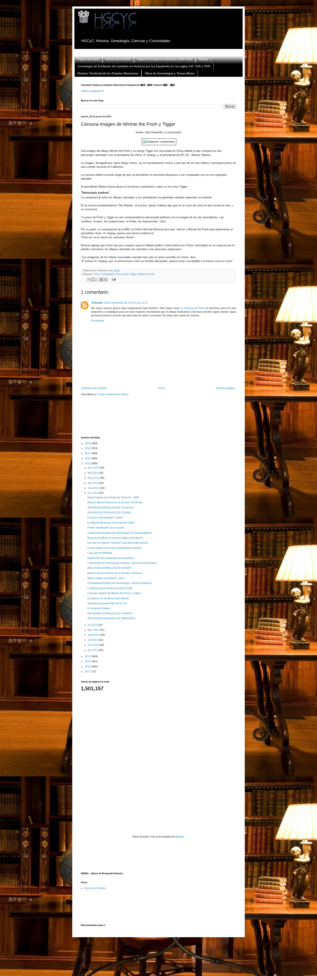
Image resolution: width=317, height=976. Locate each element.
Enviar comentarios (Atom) (113, 394)
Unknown (97, 302)
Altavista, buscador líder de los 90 (107, 603)
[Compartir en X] (97, 279)
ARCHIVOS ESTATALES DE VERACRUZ (111, 618)
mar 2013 (94, 477)
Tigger (133, 274)
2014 (88, 656)
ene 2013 (94, 467)
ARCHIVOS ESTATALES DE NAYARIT (109, 568)
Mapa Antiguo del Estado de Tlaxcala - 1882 (113, 497)
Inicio (161, 388)
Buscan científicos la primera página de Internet (115, 537)
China (97, 274)
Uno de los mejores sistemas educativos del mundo (117, 542)
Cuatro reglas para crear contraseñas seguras (114, 547)
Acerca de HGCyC (118, 59)
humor (125, 274)
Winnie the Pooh (146, 274)
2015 (88, 661)
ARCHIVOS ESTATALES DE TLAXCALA (110, 507)
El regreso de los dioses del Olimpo (108, 598)
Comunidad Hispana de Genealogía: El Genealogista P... (120, 532)
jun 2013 (93, 492)
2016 (88, 666)
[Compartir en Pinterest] (106, 279)
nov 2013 (93, 644)
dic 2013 (93, 650)
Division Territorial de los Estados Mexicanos (108, 73)
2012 (88, 458)
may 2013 (94, 488)
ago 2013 (94, 629)
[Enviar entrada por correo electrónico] (113, 279)
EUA (118, 274)
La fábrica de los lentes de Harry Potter (110, 588)
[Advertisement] (159, 419)
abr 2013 (93, 483)
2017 (88, 671)
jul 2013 (93, 624)
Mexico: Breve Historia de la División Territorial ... (115, 502)
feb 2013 (93, 472)
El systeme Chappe (98, 608)
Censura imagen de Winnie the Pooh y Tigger (114, 593)
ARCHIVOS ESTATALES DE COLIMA (109, 512)
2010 (88, 448)
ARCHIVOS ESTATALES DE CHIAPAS (109, 613)
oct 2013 (93, 640)
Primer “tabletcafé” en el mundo (105, 527)
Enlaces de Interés (95, 888)
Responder (97, 320)
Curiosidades (108, 274)
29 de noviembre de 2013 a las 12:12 (126, 302)
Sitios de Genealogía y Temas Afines (170, 73)
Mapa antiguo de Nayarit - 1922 (105, 578)
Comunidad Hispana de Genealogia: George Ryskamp (119, 583)
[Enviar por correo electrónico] (89, 279)
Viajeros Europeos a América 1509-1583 (164, 59)
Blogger (179, 836)
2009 (88, 443)
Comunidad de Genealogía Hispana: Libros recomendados (122, 563)
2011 (88, 453)
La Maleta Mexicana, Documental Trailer (111, 522)
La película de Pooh (192, 308)
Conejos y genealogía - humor (105, 517)
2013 (88, 463)
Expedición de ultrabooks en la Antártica (110, 558)
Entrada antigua (225, 388)
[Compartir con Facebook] (101, 279)
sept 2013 (94, 634)
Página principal (88, 59)
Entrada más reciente (94, 388)
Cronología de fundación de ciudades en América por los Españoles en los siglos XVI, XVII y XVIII (144, 66)
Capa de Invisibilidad (99, 552)
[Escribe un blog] (93, 279)
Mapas (203, 59)
